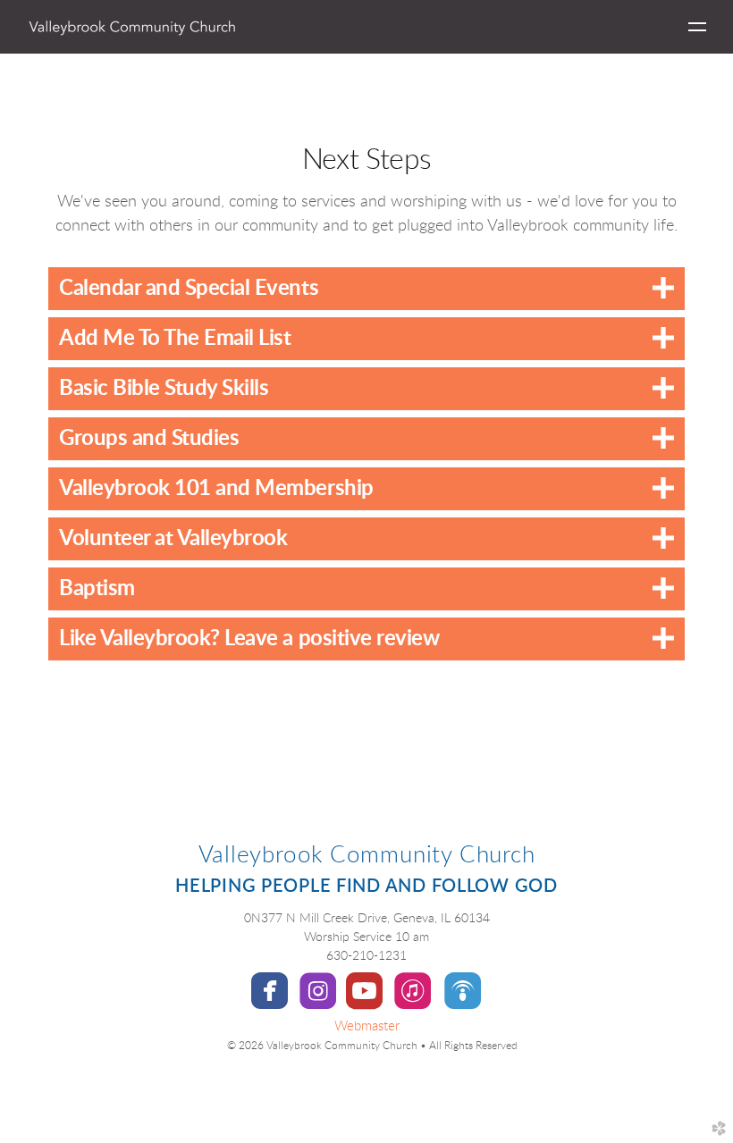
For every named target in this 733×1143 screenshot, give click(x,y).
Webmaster (367, 1026)
